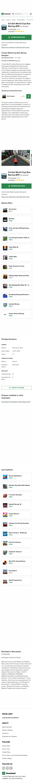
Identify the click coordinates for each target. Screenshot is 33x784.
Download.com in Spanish (9, 736)
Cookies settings (7, 758)
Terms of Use (6, 749)
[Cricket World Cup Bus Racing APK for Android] (4, 27)
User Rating (11, 31)
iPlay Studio (6, 654)
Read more (17, 60)
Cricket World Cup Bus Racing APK (19, 25)
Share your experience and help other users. (15, 47)
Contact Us (5, 733)
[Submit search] (13, 13)
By (12, 29)
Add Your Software (7, 730)
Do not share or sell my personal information (14, 755)
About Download (7, 727)
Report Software (18, 388)
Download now (18, 37)
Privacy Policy (6, 746)
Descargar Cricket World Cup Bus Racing (14, 402)
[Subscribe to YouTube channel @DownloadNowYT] (11, 768)
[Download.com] (6, 14)
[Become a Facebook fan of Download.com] (3, 768)
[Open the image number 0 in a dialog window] (15, 158)
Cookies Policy (6, 752)
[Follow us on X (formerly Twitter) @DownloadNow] (7, 768)
